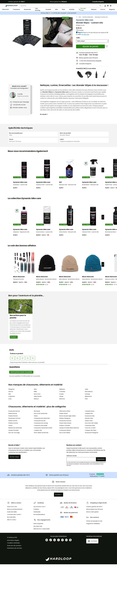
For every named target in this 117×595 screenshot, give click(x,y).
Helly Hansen (38, 396)
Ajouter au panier (90, 46)
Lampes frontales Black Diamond (69, 428)
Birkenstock (88, 396)
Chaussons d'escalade (40, 425)
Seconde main (83, 9)
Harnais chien (89, 418)
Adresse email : (71, 455)
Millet (35, 391)
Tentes (10, 425)
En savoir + (44, 114)
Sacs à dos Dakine (64, 432)
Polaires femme (13, 416)
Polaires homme (13, 423)
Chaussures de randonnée (42, 418)
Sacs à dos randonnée (40, 413)
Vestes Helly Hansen (65, 423)
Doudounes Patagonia (91, 432)
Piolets (36, 416)
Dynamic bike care (84, 20)
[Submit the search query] (100, 6)
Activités (71, 9)
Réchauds (37, 411)
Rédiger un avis (80, 25)
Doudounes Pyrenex (65, 420)
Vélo (56, 9)
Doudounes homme (14, 418)
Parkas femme (12, 413)
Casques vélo (38, 430)
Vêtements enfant (64, 411)
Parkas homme (12, 420)
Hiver (63, 9)
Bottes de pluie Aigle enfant (67, 416)
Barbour (36, 398)
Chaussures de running (41, 423)
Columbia (62, 391)
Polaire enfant (63, 413)
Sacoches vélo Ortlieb (91, 423)
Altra (35, 389)
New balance (89, 391)
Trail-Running (37, 9)
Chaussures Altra (90, 425)
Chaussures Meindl (65, 430)
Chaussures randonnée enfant (43, 428)
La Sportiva (11, 396)
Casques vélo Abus (90, 430)
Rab (9, 394)
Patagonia (11, 389)
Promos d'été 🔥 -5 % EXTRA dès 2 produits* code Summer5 (58, 13)
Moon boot (37, 394)
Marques (93, 9)
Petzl (86, 398)
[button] (27, 32)
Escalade (48, 9)
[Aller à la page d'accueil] (77, 17)
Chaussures (16, 9)
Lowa (9, 398)
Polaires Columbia (64, 425)
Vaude (61, 396)
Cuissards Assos (89, 411)
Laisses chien (89, 420)
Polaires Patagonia (64, 418)
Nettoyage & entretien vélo (101, 17)
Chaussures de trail (39, 420)
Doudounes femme (14, 411)
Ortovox (10, 391)
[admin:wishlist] (107, 46)
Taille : (78, 37)
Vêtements (5, 9)
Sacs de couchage (14, 432)
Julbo (86, 389)
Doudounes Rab (89, 416)
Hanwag (87, 394)
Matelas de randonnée (15, 428)
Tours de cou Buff (90, 428)
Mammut (62, 398)
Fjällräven (62, 389)
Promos (102, 9)
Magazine (112, 9)
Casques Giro (89, 413)
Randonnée (27, 9)
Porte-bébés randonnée (41, 432)
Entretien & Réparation (88, 17)
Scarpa (61, 394)
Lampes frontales (13, 430)
